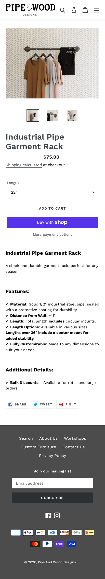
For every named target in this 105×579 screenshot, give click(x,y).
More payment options (52, 234)
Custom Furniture (38, 447)
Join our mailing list (52, 471)
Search (26, 438)
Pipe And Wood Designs (57, 562)
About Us (48, 438)
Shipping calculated (24, 165)
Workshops (75, 438)
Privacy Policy (52, 455)
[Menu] (96, 9)
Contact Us (73, 447)
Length (13, 183)
